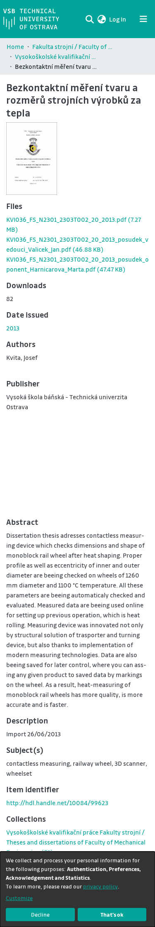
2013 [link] (12, 328)
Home (15, 46)
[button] (101, 19)
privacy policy (100, 886)
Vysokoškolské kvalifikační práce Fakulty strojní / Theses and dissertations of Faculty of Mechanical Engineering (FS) (56, 56)
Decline (40, 914)
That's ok (112, 914)
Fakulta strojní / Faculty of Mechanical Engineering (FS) (73, 46)
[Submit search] (89, 19)
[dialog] (77, 889)
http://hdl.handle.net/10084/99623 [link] (57, 802)
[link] (75, 842)
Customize (19, 897)
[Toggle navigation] (143, 19)
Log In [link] (118, 19)
